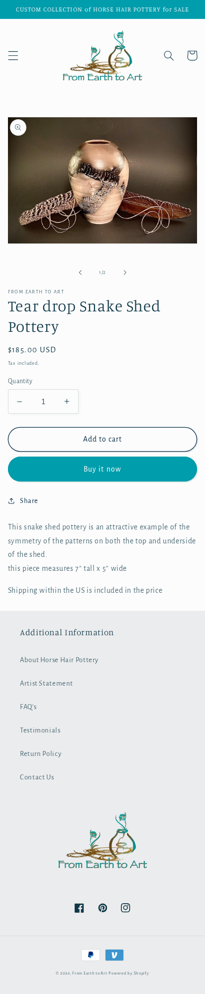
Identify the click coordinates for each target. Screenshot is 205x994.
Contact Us (37, 777)
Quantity (20, 381)
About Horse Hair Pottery (59, 660)
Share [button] (29, 500)
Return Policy (40, 753)
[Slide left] (80, 273)
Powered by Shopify (128, 973)
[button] (12, 55)
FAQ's (28, 707)
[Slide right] (125, 273)
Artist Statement (46, 683)
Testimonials (40, 730)
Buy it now (102, 469)
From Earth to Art (89, 973)
